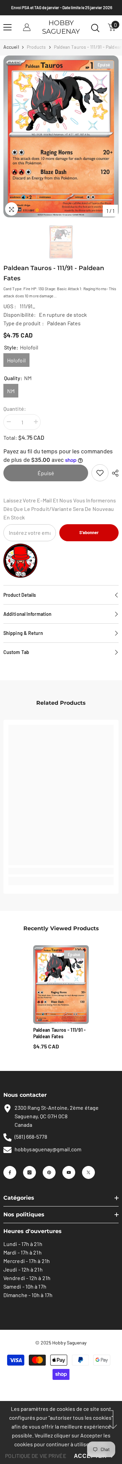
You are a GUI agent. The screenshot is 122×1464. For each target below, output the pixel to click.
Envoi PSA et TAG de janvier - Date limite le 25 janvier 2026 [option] (61, 7)
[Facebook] (9, 1172)
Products (36, 47)
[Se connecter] (26, 27)
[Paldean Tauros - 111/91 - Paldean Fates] (61, 984)
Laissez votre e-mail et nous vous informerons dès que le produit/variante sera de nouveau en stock (59, 508)
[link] (100, 472)
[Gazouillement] (88, 1172)
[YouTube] (68, 1172)
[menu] (7, 27)
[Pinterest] (49, 1172)
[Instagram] (29, 1172)
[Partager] (113, 473)
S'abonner (89, 532)
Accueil (11, 47)
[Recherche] (95, 28)
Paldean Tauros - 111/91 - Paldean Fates (59, 1033)
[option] (61, 136)
